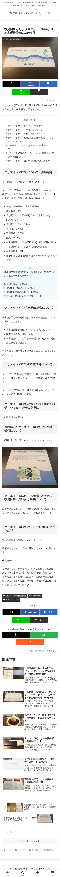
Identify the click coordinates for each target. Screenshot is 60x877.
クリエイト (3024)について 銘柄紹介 (25, 126)
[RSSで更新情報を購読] (30, 642)
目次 (26, 120)
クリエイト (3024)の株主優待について (25, 133)
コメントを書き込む (30, 841)
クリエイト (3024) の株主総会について (25, 130)
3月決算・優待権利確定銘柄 (15, 596)
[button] (39, 92)
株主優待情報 (36, 596)
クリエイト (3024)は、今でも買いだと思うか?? (29, 161)
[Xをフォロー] (16, 635)
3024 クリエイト (12, 600)
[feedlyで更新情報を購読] (44, 635)
